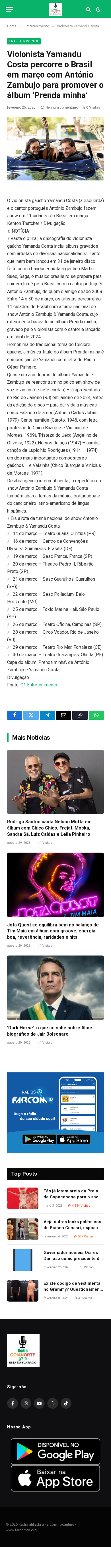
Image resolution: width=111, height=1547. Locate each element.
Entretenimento (23, 41)
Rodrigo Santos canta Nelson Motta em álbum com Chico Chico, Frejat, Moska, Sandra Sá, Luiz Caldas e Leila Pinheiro (49, 828)
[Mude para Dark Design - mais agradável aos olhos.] (97, 9)
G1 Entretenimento (38, 685)
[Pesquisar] (88, 9)
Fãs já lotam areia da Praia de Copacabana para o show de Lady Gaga (73, 1197)
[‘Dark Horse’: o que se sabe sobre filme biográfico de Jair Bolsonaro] (55, 988)
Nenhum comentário (62, 107)
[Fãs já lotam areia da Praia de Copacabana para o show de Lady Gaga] (22, 1198)
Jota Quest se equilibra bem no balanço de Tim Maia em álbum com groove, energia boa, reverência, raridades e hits (53, 931)
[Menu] (9, 9)
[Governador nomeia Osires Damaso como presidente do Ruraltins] (22, 1260)
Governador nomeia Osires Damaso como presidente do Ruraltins (73, 1258)
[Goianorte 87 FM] (55, 9)
